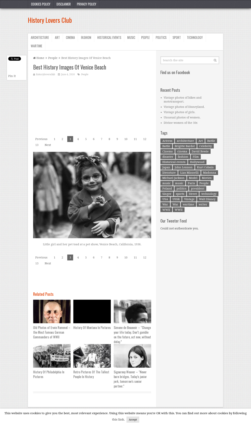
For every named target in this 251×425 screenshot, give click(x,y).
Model (193, 178)
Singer (166, 193)
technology (208, 193)
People (145, 37)
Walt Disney (207, 199)
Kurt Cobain (205, 167)
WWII (166, 209)
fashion (183, 156)
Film (196, 156)
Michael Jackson (173, 178)
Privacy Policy (86, 4)
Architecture (40, 37)
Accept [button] (133, 419)
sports (180, 193)
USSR (176, 199)
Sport (177, 37)
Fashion (86, 37)
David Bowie (200, 151)
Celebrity (205, 146)
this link (118, 419)
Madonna (209, 172)
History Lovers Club (50, 20)
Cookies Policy (40, 4)
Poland (167, 188)
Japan (166, 167)
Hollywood (197, 162)
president (197, 188)
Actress (167, 140)
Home (40, 58)
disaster (167, 156)
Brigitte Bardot (185, 146)
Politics (161, 37)
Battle (211, 140)
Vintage (189, 199)
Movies (207, 178)
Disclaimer (63, 4)
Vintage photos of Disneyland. (184, 106)
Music (131, 37)
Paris (191, 183)
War (165, 204)
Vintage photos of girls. (179, 112)
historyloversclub (45, 74)
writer (203, 204)
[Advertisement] (151, 20)
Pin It (12, 76)
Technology (195, 37)
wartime (188, 204)
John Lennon (184, 167)
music (166, 183)
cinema (182, 151)
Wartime (36, 46)
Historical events (109, 37)
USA (165, 199)
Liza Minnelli (189, 172)
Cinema (70, 37)
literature (169, 172)
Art (57, 37)
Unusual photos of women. (182, 117)
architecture (185, 140)
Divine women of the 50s (180, 122)
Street (193, 193)
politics (181, 188)
